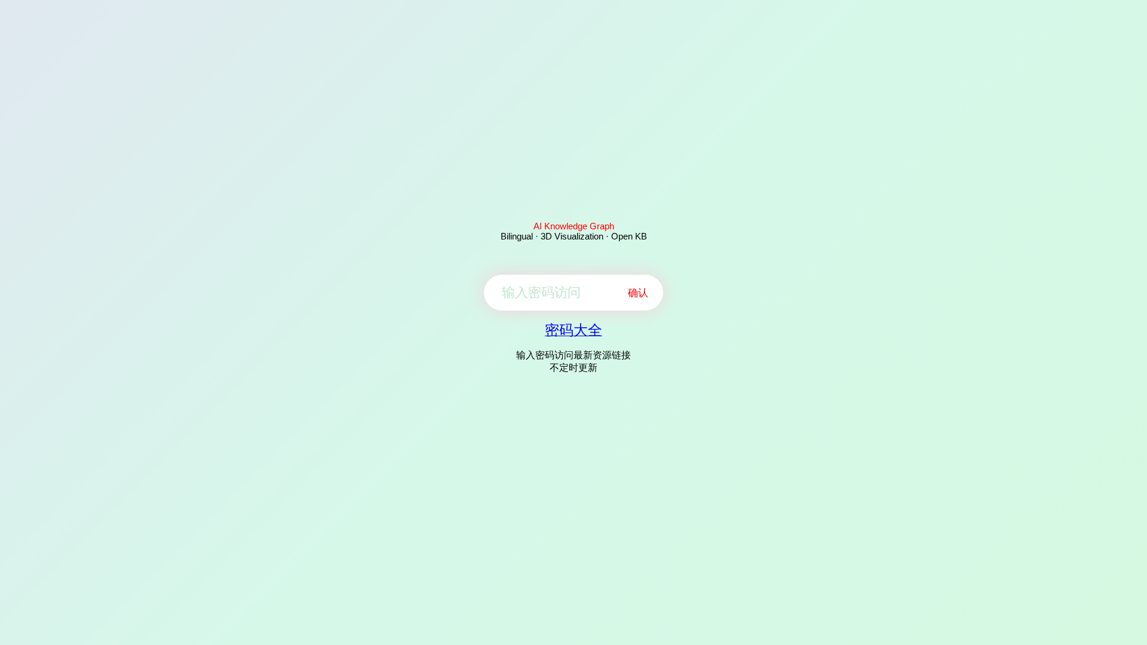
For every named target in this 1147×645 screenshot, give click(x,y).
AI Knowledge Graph (573, 226)
